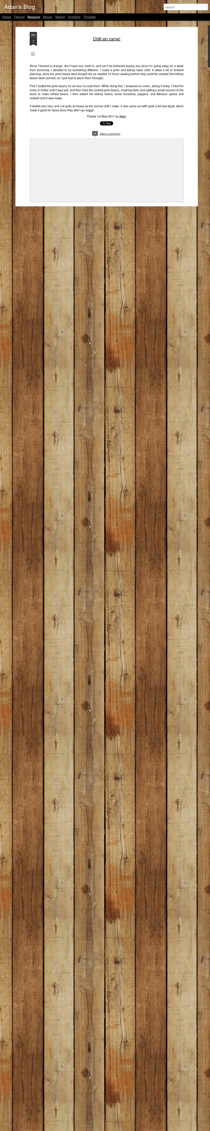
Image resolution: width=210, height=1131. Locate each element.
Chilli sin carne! (106, 39)
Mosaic (47, 17)
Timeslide (89, 17)
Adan (122, 116)
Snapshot (74, 17)
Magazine (33, 17)
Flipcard (19, 17)
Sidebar (60, 17)
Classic (6, 17)
